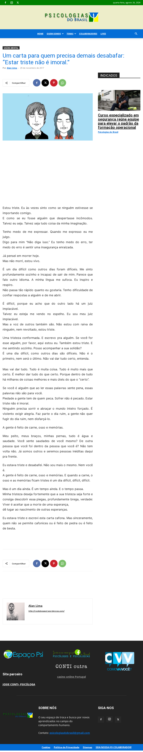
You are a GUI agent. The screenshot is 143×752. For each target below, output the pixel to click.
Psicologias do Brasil (108, 132)
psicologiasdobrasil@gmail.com (70, 733)
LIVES (103, 33)
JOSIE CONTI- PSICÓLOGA (19, 684)
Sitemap (87, 747)
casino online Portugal (71, 676)
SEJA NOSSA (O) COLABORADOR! (113, 747)
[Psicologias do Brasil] (71, 17)
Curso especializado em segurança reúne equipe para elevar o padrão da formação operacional (118, 121)
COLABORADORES (88, 33)
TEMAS (70, 33)
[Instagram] (11, 2)
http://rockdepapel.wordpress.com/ (46, 611)
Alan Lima (12, 67)
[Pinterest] (54, 82)
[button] (135, 34)
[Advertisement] (48, 172)
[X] (17, 2)
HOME (40, 33)
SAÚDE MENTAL (11, 47)
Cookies (46, 747)
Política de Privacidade (66, 747)
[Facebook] (5, 2)
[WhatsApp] (62, 82)
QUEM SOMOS (54, 33)
